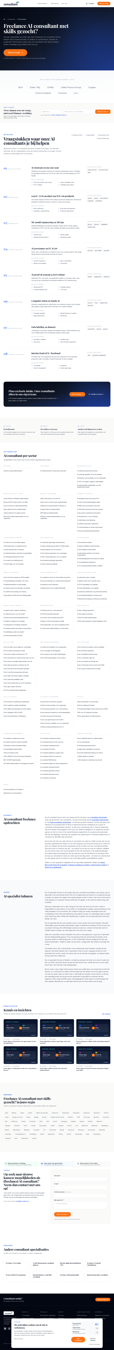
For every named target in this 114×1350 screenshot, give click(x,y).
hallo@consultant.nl (97, 394)
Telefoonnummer (62, 1192)
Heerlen (90, 1121)
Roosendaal (91, 1130)
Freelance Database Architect (79, 865)
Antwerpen (86, 1113)
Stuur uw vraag (61, 1214)
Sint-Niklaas (33, 1134)
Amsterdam (76, 1113)
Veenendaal (78, 1134)
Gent (47, 1121)
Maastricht (85, 1125)
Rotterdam (102, 1130)
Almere (30, 1113)
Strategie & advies (77, 135)
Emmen (23, 1121)
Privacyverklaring (100, 1318)
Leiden (52, 1125)
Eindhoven (14, 1121)
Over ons (64, 3)
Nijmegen (27, 1130)
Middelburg (104, 1125)
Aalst (6, 1113)
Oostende (36, 1130)
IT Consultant (25, 1315)
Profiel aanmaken (82, 1315)
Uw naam (57, 1175)
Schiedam (8, 1134)
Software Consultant (28, 1318)
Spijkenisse (51, 1134)
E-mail (56, 1184)
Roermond (71, 1130)
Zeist (15, 1138)
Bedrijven (61, 1318)
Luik (77, 1125)
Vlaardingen (96, 1134)
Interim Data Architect (99, 865)
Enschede (32, 1121)
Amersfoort (55, 1113)
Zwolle (34, 1138)
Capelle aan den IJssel (57, 1117)
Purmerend (52, 1130)
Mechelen (95, 1125)
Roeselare (81, 1130)
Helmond (99, 1121)
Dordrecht (106, 1117)
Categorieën (11, 19)
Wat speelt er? (59, 1200)
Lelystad (60, 1125)
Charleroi (70, 1117)
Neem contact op (102, 1299)
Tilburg (61, 1134)
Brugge (36, 1117)
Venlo (87, 1134)
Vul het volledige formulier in (58, 115)
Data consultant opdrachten (60, 822)
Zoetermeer (24, 1138)
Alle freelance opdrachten (48, 1315)
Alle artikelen (106, 1014)
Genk (40, 1121)
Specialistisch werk (104, 135)
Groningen (64, 1121)
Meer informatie (18, 1338)
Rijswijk (62, 1130)
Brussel (44, 1117)
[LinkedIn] (5, 1328)
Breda (28, 1117)
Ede (6, 1121)
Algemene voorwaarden (102, 1315)
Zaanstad (8, 1138)
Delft (78, 1117)
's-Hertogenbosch (20, 1134)
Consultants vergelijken (47, 1318)
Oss (44, 1130)
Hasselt (82, 1121)
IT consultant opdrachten (99, 820)
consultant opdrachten (98, 817)
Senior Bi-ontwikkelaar (53, 867)
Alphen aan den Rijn (42, 1113)
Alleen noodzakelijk (94, 1344)
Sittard (42, 1134)
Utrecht (69, 1134)
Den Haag (87, 1117)
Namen (7, 1130)
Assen (7, 1117)
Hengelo (7, 1125)
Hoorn (25, 1125)
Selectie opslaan (92, 1339)
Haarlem (73, 1121)
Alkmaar (14, 1113)
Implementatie (90, 135)
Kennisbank (55, 3)
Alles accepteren (78, 1339)
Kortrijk (33, 1125)
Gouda (55, 1121)
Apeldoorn (97, 1113)
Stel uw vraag (104, 3)
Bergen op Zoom (18, 1117)
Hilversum (17, 1125)
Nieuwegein (16, 1130)
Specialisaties (42, 3)
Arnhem (106, 1113)
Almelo (22, 1113)
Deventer (96, 1117)
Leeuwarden (43, 1125)
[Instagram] (9, 1328)
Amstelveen (65, 1113)
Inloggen (91, 3)
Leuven (69, 1125)
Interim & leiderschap (103, 138)
